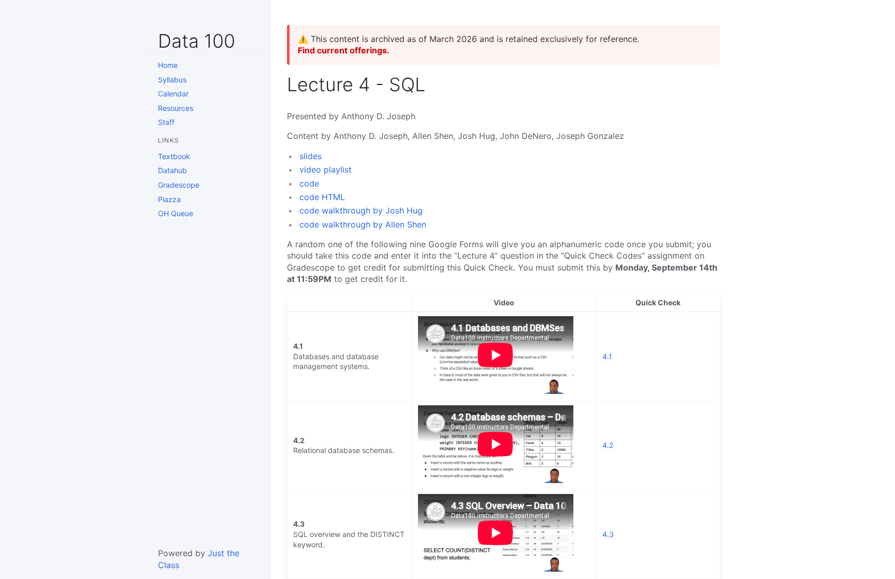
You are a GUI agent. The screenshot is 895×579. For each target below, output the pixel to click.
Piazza (169, 199)
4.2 (607, 445)
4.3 (608, 534)
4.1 (607, 356)
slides (310, 156)
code (309, 183)
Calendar (173, 93)
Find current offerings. (343, 50)
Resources (175, 108)
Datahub (172, 170)
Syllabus (172, 79)
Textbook (174, 156)
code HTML (322, 197)
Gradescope (178, 184)
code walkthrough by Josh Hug (361, 210)
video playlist (325, 169)
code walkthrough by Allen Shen (362, 224)
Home (168, 65)
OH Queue (175, 213)
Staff (166, 122)
